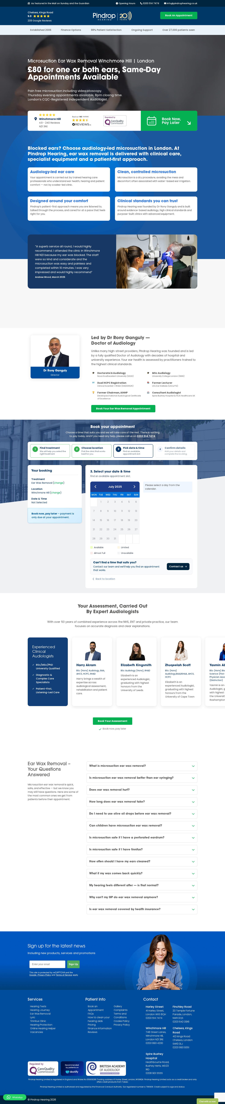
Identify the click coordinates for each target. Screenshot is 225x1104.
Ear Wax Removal (40, 1013)
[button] (14, 1097)
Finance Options (71, 30)
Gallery (118, 1006)
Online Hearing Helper (43, 1028)
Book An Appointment (178, 15)
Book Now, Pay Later (171, 120)
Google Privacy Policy (40, 975)
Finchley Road (182, 1007)
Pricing (92, 1024)
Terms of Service (64, 975)
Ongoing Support (142, 30)
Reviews (92, 1032)
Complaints (121, 1010)
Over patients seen (178, 30)
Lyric (32, 1017)
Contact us (176, 566)
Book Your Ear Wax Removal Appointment (123, 408)
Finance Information (100, 1028)
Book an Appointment (96, 1008)
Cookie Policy (121, 1021)
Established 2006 (40, 30)
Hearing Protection (41, 1024)
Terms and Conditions (120, 1015)
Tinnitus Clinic (38, 1021)
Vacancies (36, 1032)
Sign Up (73, 964)
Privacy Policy (122, 1024)
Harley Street (155, 1007)
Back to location (105, 579)
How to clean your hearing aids (99, 1019)
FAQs (91, 1013)
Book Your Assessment (112, 721)
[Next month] (134, 487)
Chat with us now (195, 1092)
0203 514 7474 (146, 436)
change (58, 483)
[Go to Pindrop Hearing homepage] (112, 16)
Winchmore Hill (156, 1028)
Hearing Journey (40, 1010)
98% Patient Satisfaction (106, 30)
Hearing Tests (38, 1006)
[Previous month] (95, 487)
